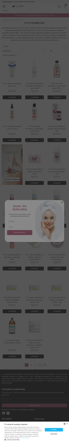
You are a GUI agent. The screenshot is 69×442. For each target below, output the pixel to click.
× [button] (67, 423)
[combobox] (64, 424)
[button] (23, 440)
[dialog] (34, 432)
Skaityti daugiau (25, 437)
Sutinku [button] (53, 429)
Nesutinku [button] (53, 434)
